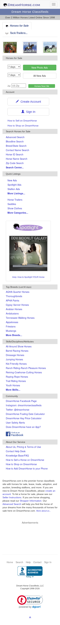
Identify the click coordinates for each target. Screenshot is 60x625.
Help (28, 562)
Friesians (11, 326)
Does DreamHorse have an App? (23, 427)
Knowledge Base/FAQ (17, 455)
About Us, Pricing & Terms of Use (23, 446)
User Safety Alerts (15, 422)
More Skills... (13, 389)
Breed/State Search (16, 145)
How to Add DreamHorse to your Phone (27, 468)
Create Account (30, 101)
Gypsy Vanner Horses (17, 304)
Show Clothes (15, 208)
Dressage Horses (15, 355)
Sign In (29, 111)
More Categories (18, 212)
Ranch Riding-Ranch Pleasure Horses (26, 368)
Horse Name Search (16, 158)
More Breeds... (14, 335)
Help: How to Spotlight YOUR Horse (28, 276)
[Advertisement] (31, 534)
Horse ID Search (14, 154)
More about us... (43, 511)
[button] (30, 602)
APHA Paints (12, 300)
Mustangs (11, 330)
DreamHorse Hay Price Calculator (24, 418)
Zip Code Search (15, 163)
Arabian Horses (14, 309)
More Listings (16, 193)
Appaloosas (12, 322)
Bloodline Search (15, 141)
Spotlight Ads (14, 184)
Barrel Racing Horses (17, 350)
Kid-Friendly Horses (16, 363)
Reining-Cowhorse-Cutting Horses (24, 372)
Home (10, 562)
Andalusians (12, 313)
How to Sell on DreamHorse (22, 120)
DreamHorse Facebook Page (21, 401)
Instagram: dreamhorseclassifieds (24, 405)
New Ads (12, 180)
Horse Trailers (15, 199)
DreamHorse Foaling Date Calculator (25, 414)
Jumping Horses (14, 359)
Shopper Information (31, 500)
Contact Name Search (17, 150)
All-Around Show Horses (19, 346)
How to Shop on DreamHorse (23, 125)
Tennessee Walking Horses (20, 317)
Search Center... (15, 167)
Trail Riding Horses (16, 381)
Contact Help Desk (16, 451)
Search (19, 562)
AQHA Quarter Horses (17, 291)
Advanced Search (15, 137)
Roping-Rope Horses (17, 376)
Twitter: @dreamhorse (17, 409)
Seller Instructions (11, 497)
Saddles (12, 204)
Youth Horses (13, 385)
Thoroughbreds (14, 296)
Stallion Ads (14, 189)
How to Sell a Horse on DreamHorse (25, 459)
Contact (37, 562)
